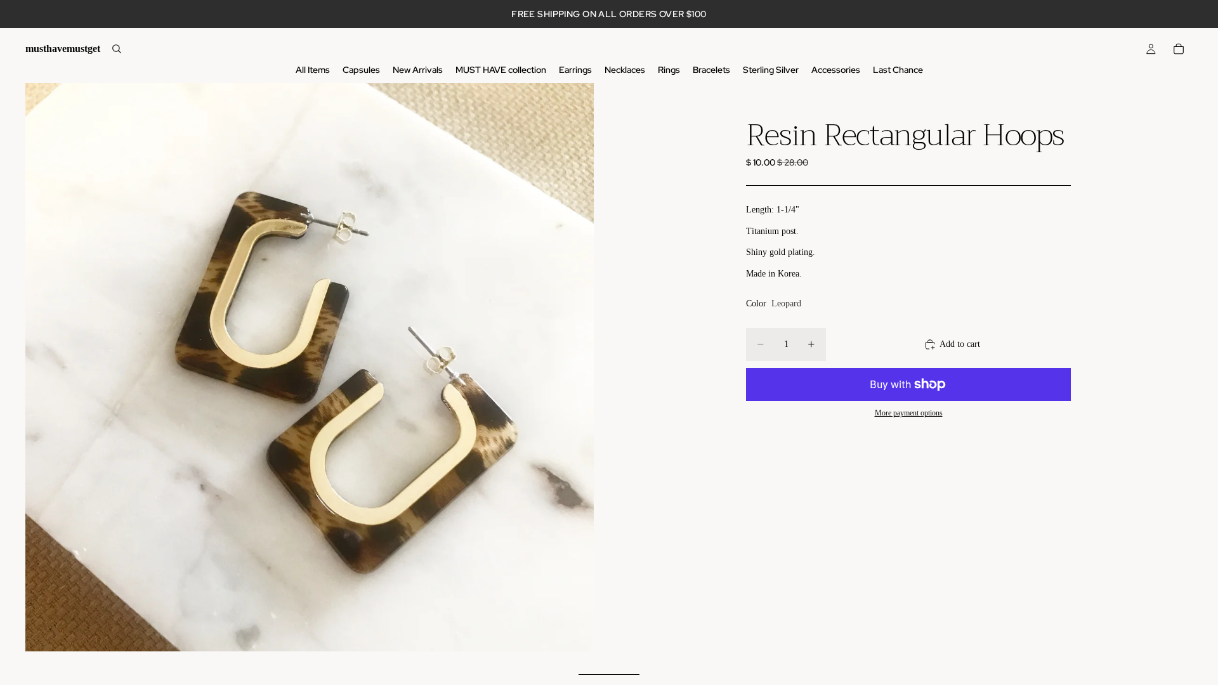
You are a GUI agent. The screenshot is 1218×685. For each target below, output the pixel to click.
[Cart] (1179, 49)
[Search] (117, 49)
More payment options (909, 413)
